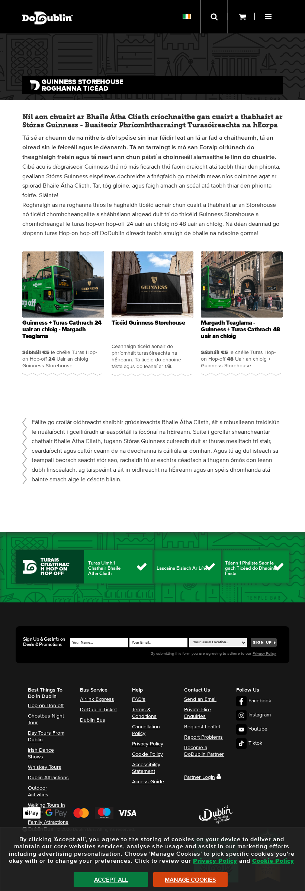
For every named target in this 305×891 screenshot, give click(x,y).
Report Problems (203, 737)
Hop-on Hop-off (46, 705)
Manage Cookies (190, 880)
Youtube (257, 729)
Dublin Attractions (48, 777)
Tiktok (255, 743)
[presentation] (63, 315)
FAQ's (138, 699)
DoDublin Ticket (98, 709)
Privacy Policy (147, 744)
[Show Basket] (241, 16)
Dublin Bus (92, 720)
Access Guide (148, 781)
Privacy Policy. (264, 653)
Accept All (111, 880)
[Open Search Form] (214, 16)
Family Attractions (48, 822)
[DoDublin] (47, 6)
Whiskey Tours (44, 767)
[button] (269, 16)
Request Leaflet (202, 726)
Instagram (259, 715)
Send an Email (200, 699)
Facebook (259, 700)
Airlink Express (97, 699)
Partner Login (199, 777)
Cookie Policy (147, 754)
